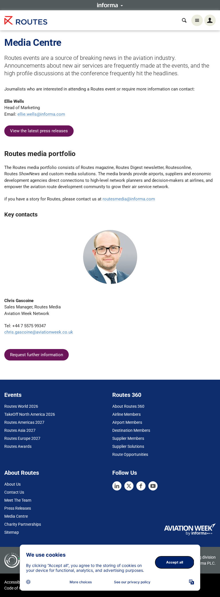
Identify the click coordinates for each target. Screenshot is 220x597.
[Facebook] (141, 485)
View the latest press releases (39, 130)
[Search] (184, 20)
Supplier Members (128, 438)
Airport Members (127, 422)
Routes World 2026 (21, 406)
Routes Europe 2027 (22, 438)
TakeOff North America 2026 (29, 414)
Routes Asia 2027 (20, 430)
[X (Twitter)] (128, 485)
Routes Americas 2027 (24, 422)
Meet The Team (17, 500)
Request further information (36, 354)
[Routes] (25, 20)
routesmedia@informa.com (129, 199)
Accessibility (15, 582)
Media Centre (16, 516)
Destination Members (131, 430)
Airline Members (126, 414)
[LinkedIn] (116, 485)
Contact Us (14, 492)
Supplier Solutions (128, 446)
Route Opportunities (130, 454)
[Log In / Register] (210, 20)
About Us (12, 484)
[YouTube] (153, 485)
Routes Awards (18, 446)
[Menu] (197, 20)
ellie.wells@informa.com (41, 114)
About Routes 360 (128, 406)
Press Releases (17, 508)
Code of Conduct (19, 588)
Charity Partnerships (22, 524)
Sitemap (11, 532)
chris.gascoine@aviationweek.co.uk (38, 332)
